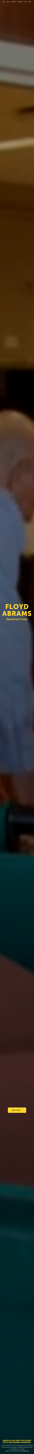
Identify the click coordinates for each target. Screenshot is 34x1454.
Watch (8, 2)
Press (25, 2)
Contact (29, 2)
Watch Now (16, 1110)
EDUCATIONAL (20, 2)
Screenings (13, 2)
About (4, 2)
